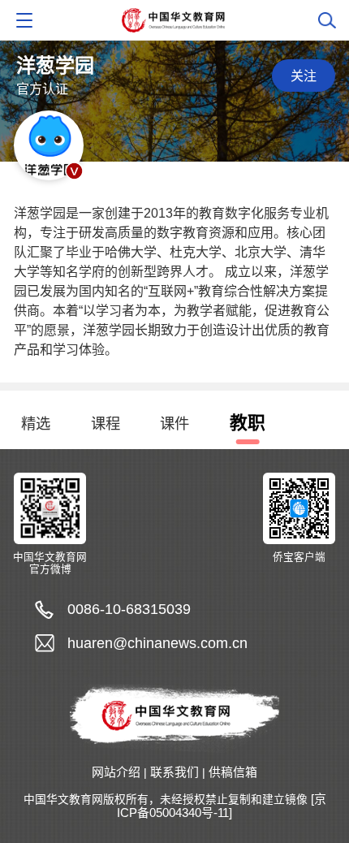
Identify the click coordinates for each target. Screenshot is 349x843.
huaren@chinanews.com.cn (157, 642)
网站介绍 (116, 772)
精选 (35, 423)
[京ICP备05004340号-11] (221, 806)
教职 (247, 423)
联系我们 (174, 772)
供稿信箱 (233, 772)
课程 (105, 423)
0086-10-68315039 (129, 608)
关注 (304, 75)
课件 (174, 423)
